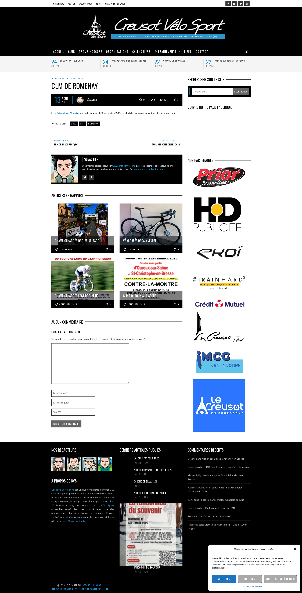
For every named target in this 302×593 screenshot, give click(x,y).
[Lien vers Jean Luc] (89, 464)
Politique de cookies (252, 586)
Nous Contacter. (77, 520)
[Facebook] (228, 3)
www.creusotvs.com (123, 165)
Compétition (75, 78)
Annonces (58, 78)
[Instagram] (234, 3)
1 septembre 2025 (136, 304)
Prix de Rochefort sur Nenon (230, 60)
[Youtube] (247, 3)
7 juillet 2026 (135, 249)
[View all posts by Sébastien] (80, 100)
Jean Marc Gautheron (199, 487)
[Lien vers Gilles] (105, 464)
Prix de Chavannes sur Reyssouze (129, 60)
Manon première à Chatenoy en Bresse (223, 458)
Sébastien (92, 99)
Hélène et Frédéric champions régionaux (227, 467)
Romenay (93, 123)
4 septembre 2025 (68, 304)
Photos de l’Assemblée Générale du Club (222, 499)
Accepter (223, 579)
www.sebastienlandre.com (148, 169)
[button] (295, 549)
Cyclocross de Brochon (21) (220, 507)
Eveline (192, 458)
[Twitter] (240, 3)
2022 (73, 123)
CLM (82, 123)
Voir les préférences (280, 579)
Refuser (249, 579)
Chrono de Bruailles (174, 60)
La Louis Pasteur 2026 (71, 60)
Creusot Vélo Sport (62, 489)
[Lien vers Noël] (58, 464)
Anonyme (193, 524)
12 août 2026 (65, 249)
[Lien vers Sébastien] (74, 464)
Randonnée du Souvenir (147, 567)
